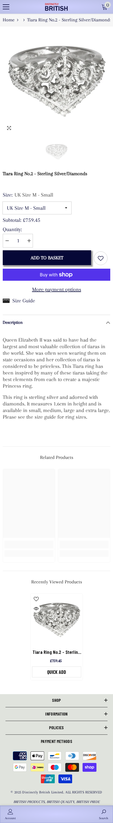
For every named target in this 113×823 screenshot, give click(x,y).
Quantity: (12, 229)
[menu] (6, 7)
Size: (28, 195)
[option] (56, 80)
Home (9, 19)
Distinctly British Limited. (43, 792)
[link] (28, 544)
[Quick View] (36, 609)
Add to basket (47, 257)
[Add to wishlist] (101, 258)
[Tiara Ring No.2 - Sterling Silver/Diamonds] (57, 619)
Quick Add (56, 672)
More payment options (56, 289)
